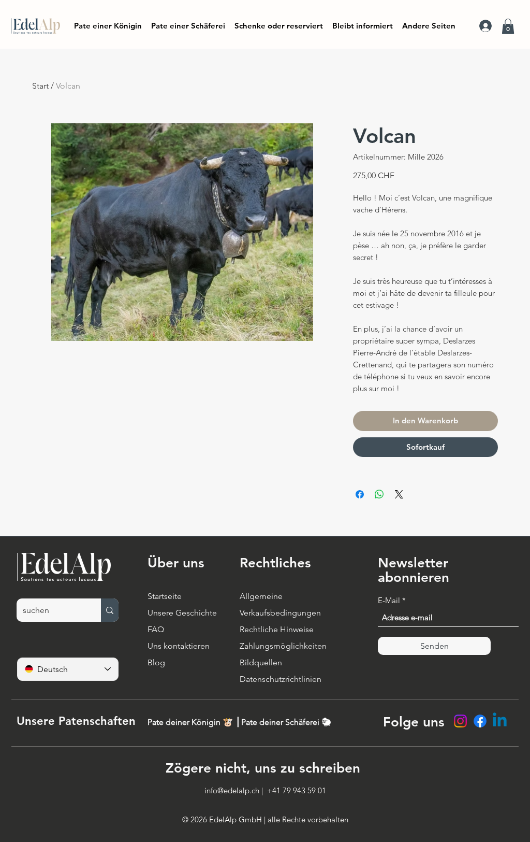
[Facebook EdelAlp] (480, 721)
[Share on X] (399, 494)
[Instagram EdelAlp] (460, 721)
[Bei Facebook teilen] (360, 494)
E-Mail (389, 600)
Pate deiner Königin (185, 722)
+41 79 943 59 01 (296, 790)
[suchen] (110, 610)
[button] (362, 26)
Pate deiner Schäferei (281, 722)
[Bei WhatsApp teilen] (379, 494)
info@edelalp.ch (231, 790)
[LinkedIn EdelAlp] (499, 721)
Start (40, 86)
